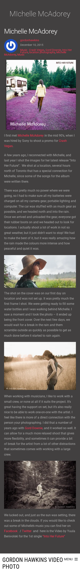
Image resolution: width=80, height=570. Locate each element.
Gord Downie (53, 49)
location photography (42, 52)
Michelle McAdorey (30, 31)
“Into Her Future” (54, 536)
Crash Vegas (36, 49)
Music (23, 49)
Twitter (26, 531)
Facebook (11, 531)
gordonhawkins (29, 40)
